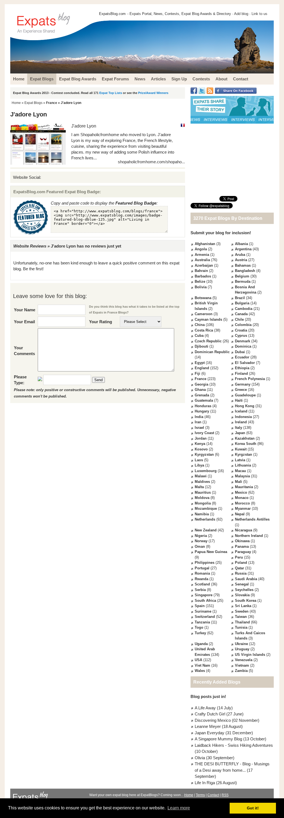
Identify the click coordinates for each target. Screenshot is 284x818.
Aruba (240, 255)
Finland (241, 373)
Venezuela (243, 660)
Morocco (242, 503)
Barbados (203, 276)
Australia (202, 260)
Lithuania (243, 465)
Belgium (242, 276)
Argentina (243, 249)
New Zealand (206, 530)
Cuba (199, 335)
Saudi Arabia (246, 579)
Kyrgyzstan (204, 454)
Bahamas (243, 265)
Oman (200, 546)
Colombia (243, 325)
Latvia (240, 460)
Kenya (200, 444)
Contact (213, 795)
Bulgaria (242, 303)
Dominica (243, 346)
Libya (199, 465)
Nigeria (201, 536)
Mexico (241, 492)
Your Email (24, 321)
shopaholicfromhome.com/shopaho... (151, 161)
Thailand (242, 622)
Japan (240, 433)
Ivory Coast (204, 433)
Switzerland (205, 617)
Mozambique (206, 508)
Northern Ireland (249, 536)
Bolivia (201, 287)
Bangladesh (245, 271)
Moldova (202, 498)
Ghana (200, 390)
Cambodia (243, 309)
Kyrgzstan (243, 454)
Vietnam (242, 665)
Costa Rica (204, 330)
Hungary (202, 411)
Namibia (202, 514)
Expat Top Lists (110, 93)
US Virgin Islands (250, 655)
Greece (241, 390)
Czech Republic (208, 341)
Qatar (239, 568)
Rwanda (201, 579)
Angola (201, 249)
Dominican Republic (212, 352)
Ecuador (242, 357)
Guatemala (204, 400)
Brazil (240, 298)
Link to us (259, 14)
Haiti (239, 400)
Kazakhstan (245, 438)
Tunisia (241, 627)
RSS (225, 795)
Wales (200, 671)
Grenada (202, 395)
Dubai (240, 352)
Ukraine (241, 644)
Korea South (245, 444)
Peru (239, 557)
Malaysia (242, 476)
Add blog (241, 14)
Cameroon (203, 314)
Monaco (241, 498)
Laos (199, 460)
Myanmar (243, 508)
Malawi (201, 476)
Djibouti (201, 346)
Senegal (242, 584)
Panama (242, 546)
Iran (198, 422)
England (202, 368)
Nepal (240, 514)
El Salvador (245, 363)
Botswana (203, 298)
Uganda (201, 644)
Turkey (200, 633)
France (51, 103)
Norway (201, 541)
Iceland (241, 411)
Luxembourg (206, 471)
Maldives (202, 482)
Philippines (204, 562)
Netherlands (205, 519)
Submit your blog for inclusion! (221, 232)
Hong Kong (244, 406)
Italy (238, 427)
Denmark (242, 341)
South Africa (205, 600)
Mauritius (203, 492)
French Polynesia (250, 379)
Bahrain (201, 271)
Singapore (203, 595)
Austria (241, 260)
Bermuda (242, 281)
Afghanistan (205, 244)
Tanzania (202, 622)
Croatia (241, 330)
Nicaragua (243, 530)
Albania (241, 244)
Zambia (241, 671)
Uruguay (242, 649)
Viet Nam (202, 665)
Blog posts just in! (208, 696)
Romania (202, 573)
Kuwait (241, 449)
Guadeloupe (245, 395)
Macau (240, 471)
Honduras (203, 406)
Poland (241, 562)
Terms (200, 795)
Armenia (202, 255)
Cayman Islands (208, 319)
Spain (200, 606)
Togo (199, 627)
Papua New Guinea (211, 552)
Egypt (200, 363)
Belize (200, 281)
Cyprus (241, 335)
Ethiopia (242, 368)
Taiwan (241, 617)
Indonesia (243, 417)
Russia (241, 573)
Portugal (202, 568)
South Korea (245, 600)
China (200, 325)
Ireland (241, 422)
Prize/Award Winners (153, 93)
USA (198, 660)
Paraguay (243, 552)
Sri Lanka (243, 606)
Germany (242, 384)
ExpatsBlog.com (112, 14)
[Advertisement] (232, 159)
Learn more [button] (179, 808)
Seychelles (244, 590)
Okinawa (242, 541)
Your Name (24, 309)
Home (16, 103)
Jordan (201, 438)
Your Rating (100, 321)
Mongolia (203, 503)
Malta (199, 487)
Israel (199, 427)
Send (98, 380)
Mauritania (244, 487)
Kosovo (201, 449)
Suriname (203, 611)
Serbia (200, 590)
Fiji (197, 373)
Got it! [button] (253, 808)
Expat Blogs (33, 103)
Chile (239, 319)
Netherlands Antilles (252, 519)
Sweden (241, 611)
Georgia (201, 384)
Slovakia (242, 595)
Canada (241, 314)
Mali (238, 482)
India (199, 417)
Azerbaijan (204, 265)
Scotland (202, 584)
